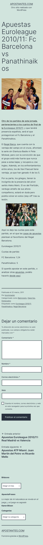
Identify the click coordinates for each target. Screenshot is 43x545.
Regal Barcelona (19, 306)
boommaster (10, 295)
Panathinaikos (7, 306)
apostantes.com (21, 4)
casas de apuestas (32, 233)
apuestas (19, 272)
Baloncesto (22, 298)
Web (4, 390)
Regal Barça (10, 144)
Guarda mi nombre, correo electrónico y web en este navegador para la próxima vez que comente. (23, 406)
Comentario (8, 338)
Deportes (31, 298)
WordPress (23, 536)
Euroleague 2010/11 (13, 128)
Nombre (6, 364)
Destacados (6, 301)
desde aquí (14, 275)
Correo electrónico (11, 377)
